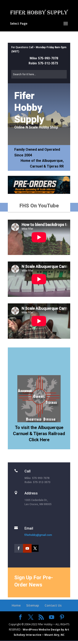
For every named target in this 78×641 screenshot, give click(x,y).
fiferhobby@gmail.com (38, 535)
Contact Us (53, 605)
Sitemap (32, 605)
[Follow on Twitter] (35, 548)
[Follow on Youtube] (27, 548)
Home (16, 605)
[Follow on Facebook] (18, 548)
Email (28, 528)
